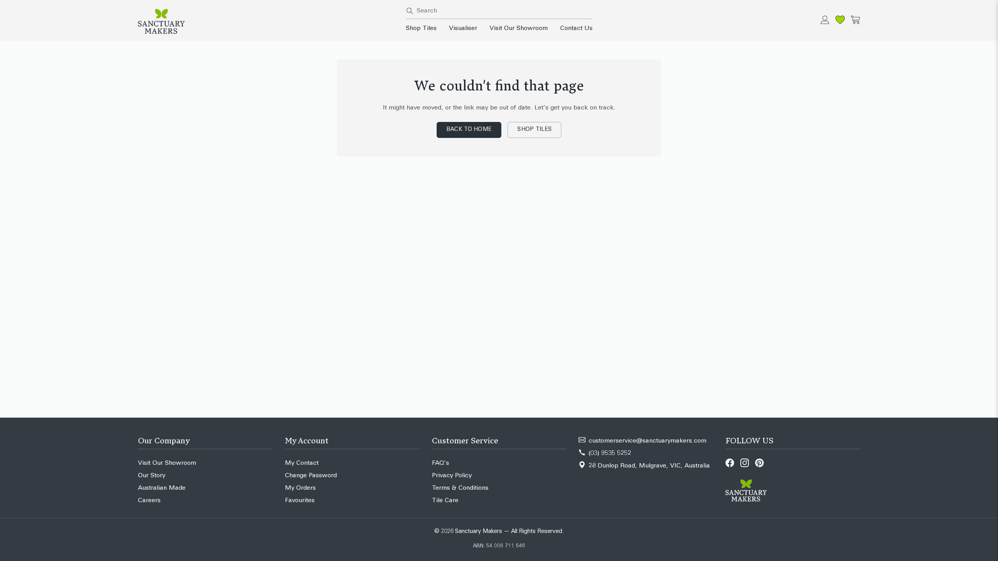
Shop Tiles (421, 28)
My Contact (302, 463)
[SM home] (267, 21)
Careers (149, 500)
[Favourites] (840, 20)
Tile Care (445, 500)
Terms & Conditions (460, 488)
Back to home (469, 129)
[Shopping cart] (855, 20)
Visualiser (463, 28)
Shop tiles (534, 129)
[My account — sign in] (825, 20)
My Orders (300, 488)
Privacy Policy (452, 476)
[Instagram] (744, 463)
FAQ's (440, 463)
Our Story (151, 476)
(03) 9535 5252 (610, 453)
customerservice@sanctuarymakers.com (647, 441)
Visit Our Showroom (519, 28)
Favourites (300, 500)
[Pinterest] (759, 463)
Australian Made (162, 488)
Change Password (311, 476)
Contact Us (576, 28)
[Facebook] (729, 463)
